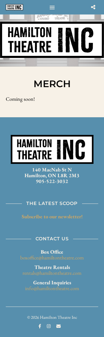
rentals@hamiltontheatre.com (52, 273)
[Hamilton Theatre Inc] (14, 7)
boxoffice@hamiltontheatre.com (52, 257)
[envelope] (58, 326)
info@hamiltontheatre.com (52, 288)
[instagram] (49, 326)
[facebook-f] (40, 326)
